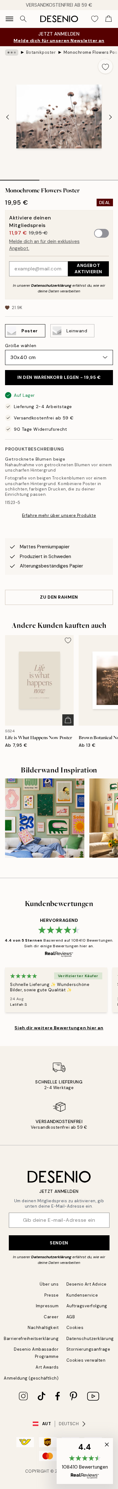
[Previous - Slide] (8, 117)
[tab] (19, 177)
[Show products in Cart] (108, 18)
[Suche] (23, 18)
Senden (59, 1243)
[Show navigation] (9, 18)
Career (51, 1317)
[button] (85, 1461)
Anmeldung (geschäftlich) (31, 1378)
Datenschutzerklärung (51, 285)
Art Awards (47, 1367)
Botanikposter (41, 52)
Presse (51, 1295)
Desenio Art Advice (86, 1284)
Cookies (75, 1327)
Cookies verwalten (86, 1360)
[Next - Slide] (110, 117)
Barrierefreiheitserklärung (31, 1338)
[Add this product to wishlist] (105, 66)
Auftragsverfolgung (86, 1306)
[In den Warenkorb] (68, 720)
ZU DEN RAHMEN (59, 597)
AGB (70, 1317)
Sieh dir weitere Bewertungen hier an (58, 1028)
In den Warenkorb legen (59, 377)
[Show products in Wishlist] (95, 18)
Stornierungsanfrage (88, 1349)
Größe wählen (21, 345)
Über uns (49, 1284)
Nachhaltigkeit (43, 1327)
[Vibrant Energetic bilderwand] (44, 818)
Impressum (47, 1306)
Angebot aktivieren (88, 268)
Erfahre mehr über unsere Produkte (59, 515)
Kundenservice (82, 1295)
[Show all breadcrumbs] (11, 52)
